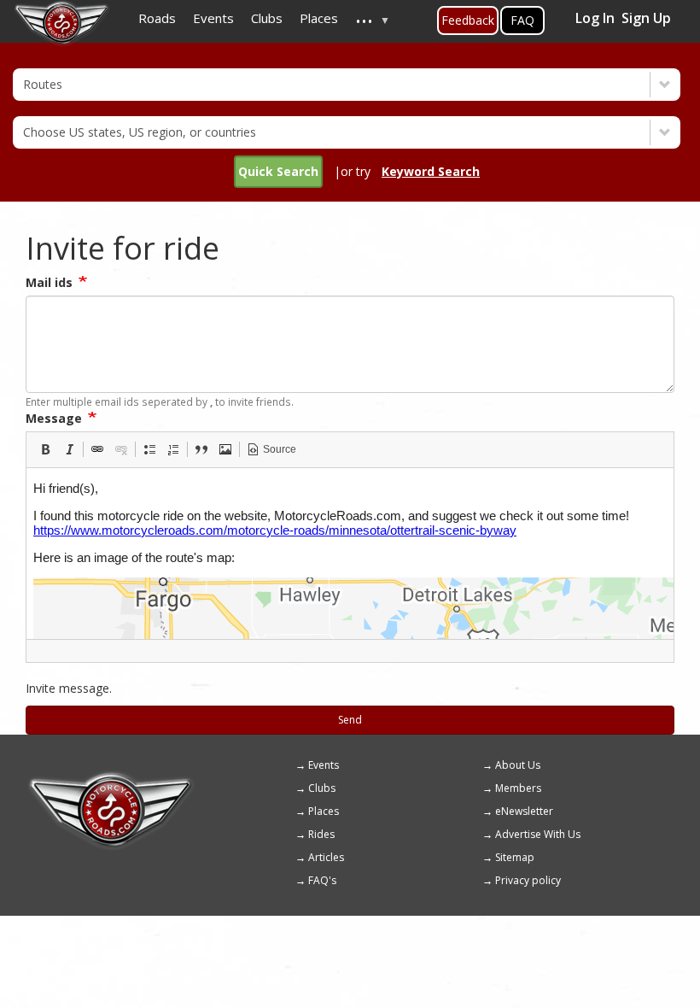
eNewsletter (524, 811)
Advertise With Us (537, 834)
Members (518, 788)
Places (323, 811)
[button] (45, 449)
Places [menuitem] (319, 17)
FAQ (522, 20)
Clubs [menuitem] (267, 17)
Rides (321, 834)
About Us (517, 765)
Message (54, 418)
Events (323, 765)
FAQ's (322, 880)
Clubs (321, 788)
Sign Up (646, 18)
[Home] (111, 777)
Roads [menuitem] (157, 17)
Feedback (467, 20)
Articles (326, 857)
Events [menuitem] (213, 17)
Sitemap (514, 857)
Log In (595, 18)
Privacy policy (528, 880)
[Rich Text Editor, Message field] (350, 553)
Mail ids (49, 282)
